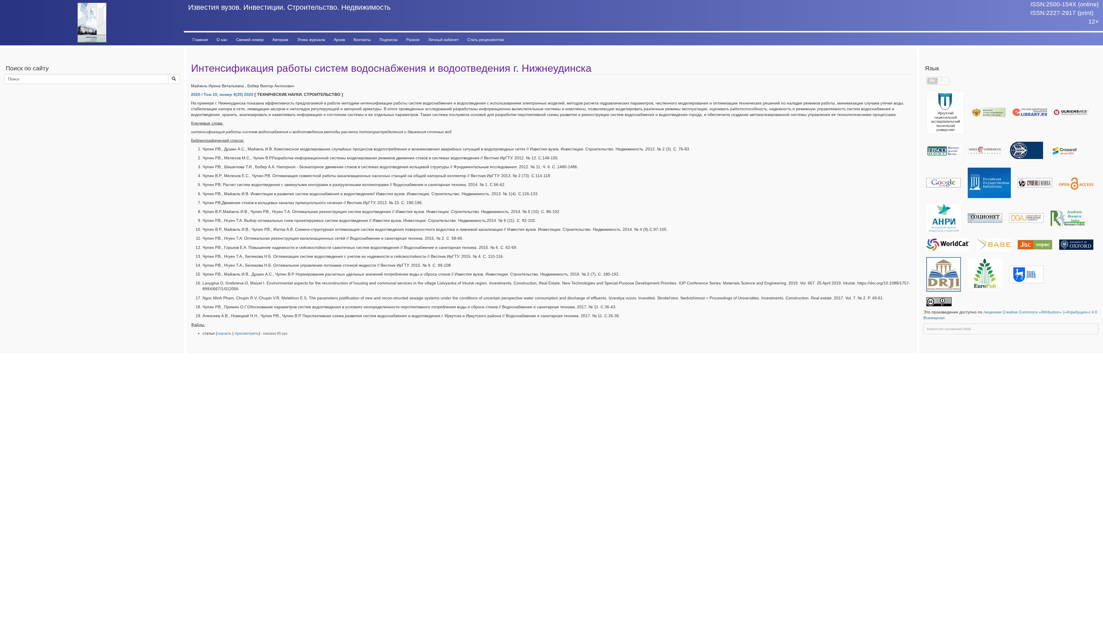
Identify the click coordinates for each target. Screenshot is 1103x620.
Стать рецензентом (485, 39)
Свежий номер (250, 39)
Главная (200, 39)
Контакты (362, 39)
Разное (413, 39)
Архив (339, 39)
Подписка (388, 39)
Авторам (280, 39)
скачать (224, 333)
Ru (932, 81)
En (942, 81)
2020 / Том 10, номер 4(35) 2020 (222, 94)
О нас (222, 39)
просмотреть (247, 333)
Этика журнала (311, 39)
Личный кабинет (443, 39)
